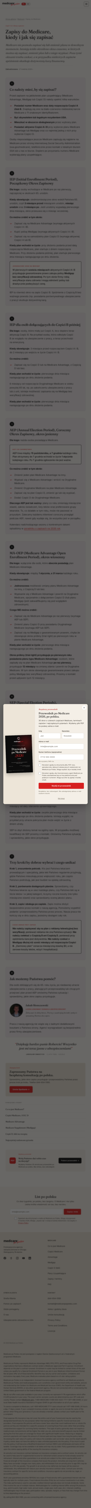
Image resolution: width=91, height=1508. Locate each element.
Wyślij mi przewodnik (61, 786)
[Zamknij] (84, 707)
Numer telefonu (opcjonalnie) (50, 752)
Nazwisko (65, 731)
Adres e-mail (44, 741)
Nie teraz (61, 798)
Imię (40, 731)
